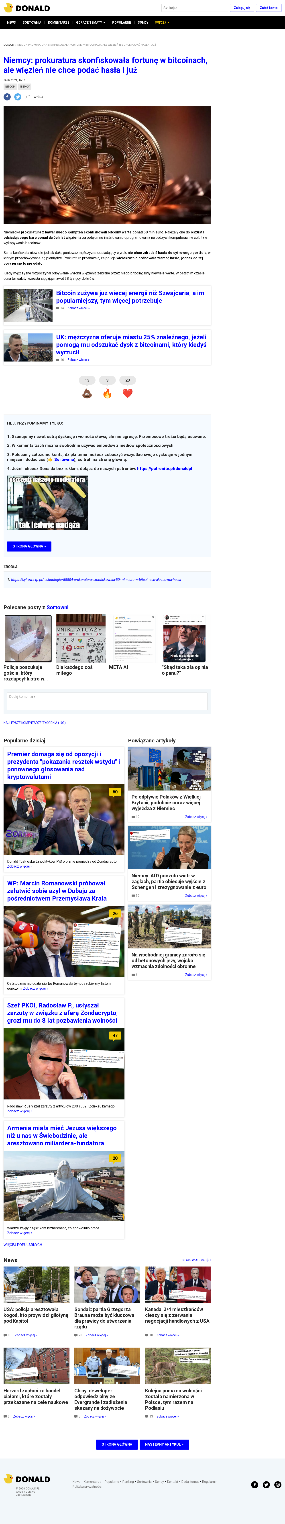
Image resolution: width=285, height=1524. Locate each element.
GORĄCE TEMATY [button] (89, 22)
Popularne (112, 1481)
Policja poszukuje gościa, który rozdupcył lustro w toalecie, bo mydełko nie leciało (27, 678)
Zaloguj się (242, 8)
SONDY (143, 22)
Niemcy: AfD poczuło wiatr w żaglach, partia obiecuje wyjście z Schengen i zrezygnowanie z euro (169, 881)
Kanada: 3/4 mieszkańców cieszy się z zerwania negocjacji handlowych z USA (177, 1315)
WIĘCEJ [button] (160, 22)
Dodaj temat (190, 1481)
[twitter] (19, 96)
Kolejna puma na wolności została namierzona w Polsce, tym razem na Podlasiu (173, 1399)
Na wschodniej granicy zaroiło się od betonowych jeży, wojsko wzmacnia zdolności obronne (168, 960)
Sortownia (64, 459)
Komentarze (92, 1481)
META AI (118, 667)
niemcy (25, 86)
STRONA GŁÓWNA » (29, 546)
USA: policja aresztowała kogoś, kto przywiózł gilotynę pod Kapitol (36, 1315)
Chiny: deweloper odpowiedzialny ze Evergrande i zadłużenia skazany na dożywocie (100, 1399)
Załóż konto (269, 8)
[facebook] (9, 96)
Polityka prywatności (87, 1486)
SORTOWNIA (32, 22)
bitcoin (10, 86)
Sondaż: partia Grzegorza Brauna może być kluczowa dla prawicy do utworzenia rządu (104, 1318)
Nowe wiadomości (197, 1260)
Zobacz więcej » (78, 308)
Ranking (128, 1481)
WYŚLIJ (38, 97)
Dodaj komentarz (22, 697)
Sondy (159, 1481)
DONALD (9, 44)
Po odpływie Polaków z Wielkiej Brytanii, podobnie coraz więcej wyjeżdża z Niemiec (166, 802)
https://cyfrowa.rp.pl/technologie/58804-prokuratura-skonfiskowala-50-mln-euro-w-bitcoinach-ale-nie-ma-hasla (94, 580)
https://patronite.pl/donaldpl (164, 468)
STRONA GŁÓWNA (117, 1444)
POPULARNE (121, 22)
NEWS (11, 22)
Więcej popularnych (23, 1245)
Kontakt (172, 1481)
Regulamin (209, 1481)
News (76, 1481)
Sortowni (58, 607)
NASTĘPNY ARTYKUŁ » (164, 1444)
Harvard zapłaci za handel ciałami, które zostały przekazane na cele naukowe (36, 1396)
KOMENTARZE (58, 22)
